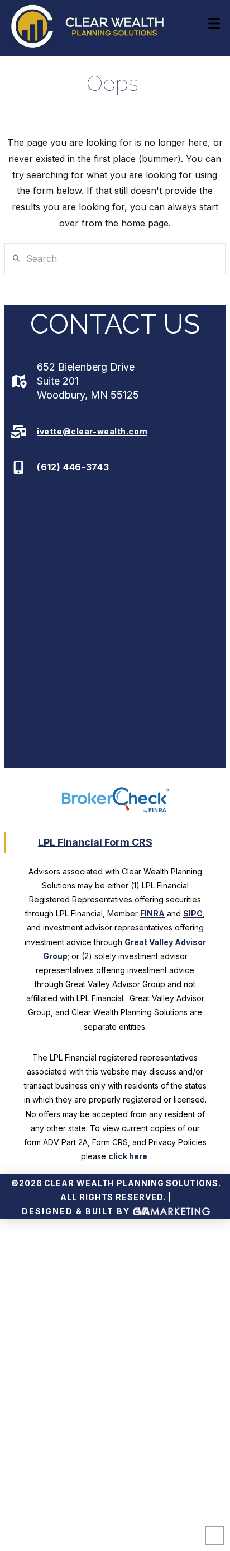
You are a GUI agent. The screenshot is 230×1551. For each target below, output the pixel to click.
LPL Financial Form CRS (95, 842)
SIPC (193, 913)
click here (127, 1156)
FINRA (152, 913)
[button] (214, 24)
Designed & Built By (77, 1211)
